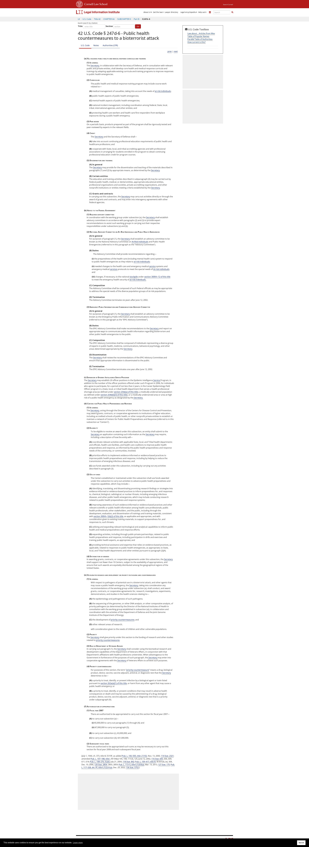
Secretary (95, 65)
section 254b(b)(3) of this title (114, 394)
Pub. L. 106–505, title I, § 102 (134, 756)
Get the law (157, 12)
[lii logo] (103, 12)
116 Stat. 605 (157, 758)
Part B (136, 19)
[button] (232, 12)
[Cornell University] (79, 3)
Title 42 (97, 19)
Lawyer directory (171, 12)
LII (79, 19)
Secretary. (138, 397)
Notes (96, 45)
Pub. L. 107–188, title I (100, 758)
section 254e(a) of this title (126, 392)
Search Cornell (228, 5)
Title (80, 26)
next (176, 51)
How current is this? (196, 42)
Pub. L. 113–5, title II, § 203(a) (131, 764)
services (113, 269)
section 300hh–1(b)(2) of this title (108, 516)
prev (170, 51)
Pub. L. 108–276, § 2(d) (100, 761)
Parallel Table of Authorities (200, 39)
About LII (147, 12)
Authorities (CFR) (110, 45)
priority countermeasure (137, 670)
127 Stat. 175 (164, 764)
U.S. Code (87, 19)
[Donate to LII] (209, 12)
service (152, 266)
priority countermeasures (122, 619)
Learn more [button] (78, 843)
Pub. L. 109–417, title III (145, 761)
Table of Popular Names (198, 36)
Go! (138, 26)
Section (109, 26)
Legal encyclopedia (188, 12)
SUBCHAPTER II (124, 19)
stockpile (134, 276)
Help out (201, 12)
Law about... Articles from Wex (201, 33)
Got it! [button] (301, 843)
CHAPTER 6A (109, 19)
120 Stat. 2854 (100, 764)
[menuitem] (147, 12)
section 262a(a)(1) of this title (114, 683)
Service (156, 380)
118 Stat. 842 (128, 761)
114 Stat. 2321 (167, 756)
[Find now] (232, 12)
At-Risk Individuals (140, 241)
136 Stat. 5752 (132, 767)
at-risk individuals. (137, 279)
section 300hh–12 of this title (157, 276)
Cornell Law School (95, 3)
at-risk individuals (163, 91)
